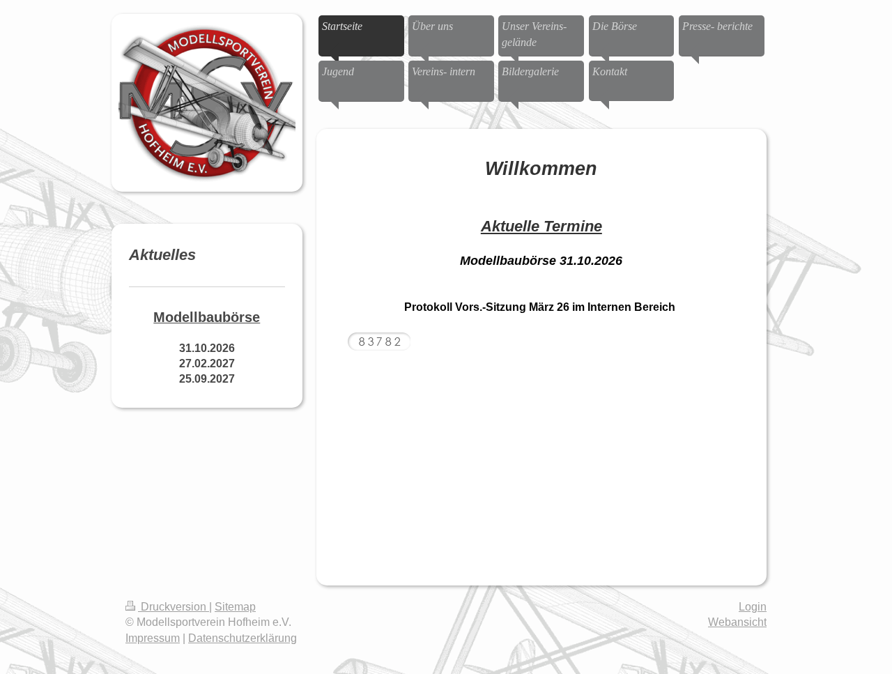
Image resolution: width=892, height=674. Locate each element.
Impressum (152, 638)
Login (753, 607)
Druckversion (173, 607)
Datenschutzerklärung (242, 638)
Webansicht (737, 622)
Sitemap (235, 607)
